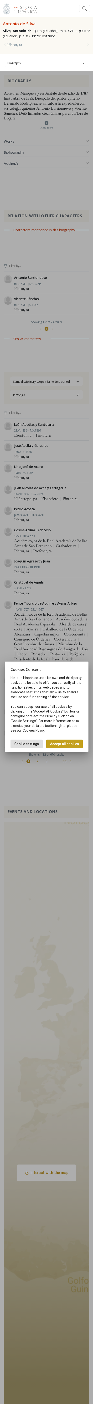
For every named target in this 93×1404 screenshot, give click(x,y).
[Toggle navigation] (84, 8)
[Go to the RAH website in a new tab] (6, 8)
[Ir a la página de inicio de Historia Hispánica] (23, 8)
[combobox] (46, 62)
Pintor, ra (14, 44)
